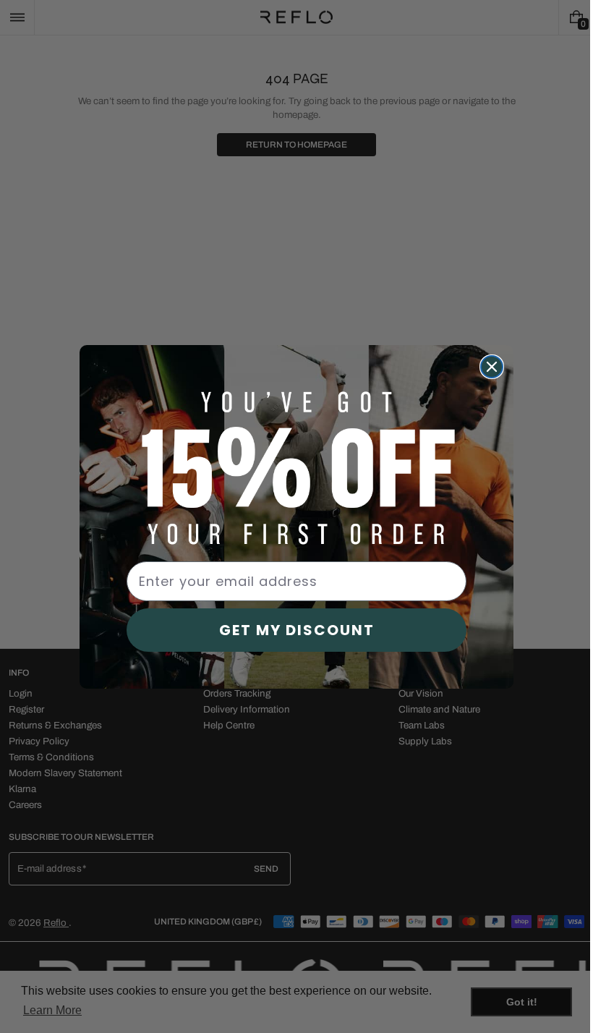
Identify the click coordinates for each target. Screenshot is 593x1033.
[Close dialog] (487, 367)
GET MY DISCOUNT (291, 630)
